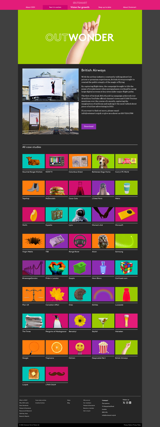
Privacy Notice (128, 425)
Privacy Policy (137, 425)
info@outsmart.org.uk (91, 113)
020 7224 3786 (127, 113)
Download (88, 127)
